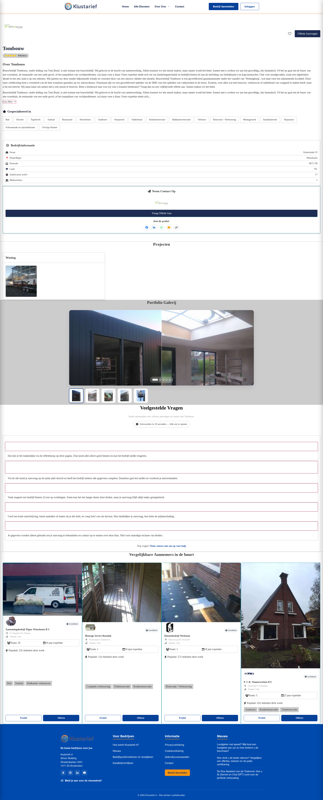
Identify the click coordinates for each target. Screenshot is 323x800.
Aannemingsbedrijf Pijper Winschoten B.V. (28, 629)
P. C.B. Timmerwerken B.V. (258, 682)
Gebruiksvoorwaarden (177, 757)
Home (125, 6)
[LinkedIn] (77, 772)
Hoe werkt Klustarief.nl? (126, 744)
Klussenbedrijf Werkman (177, 636)
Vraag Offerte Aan (161, 213)
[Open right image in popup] (208, 357)
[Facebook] (63, 772)
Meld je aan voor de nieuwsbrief (83, 780)
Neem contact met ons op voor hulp (168, 546)
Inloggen (250, 6)
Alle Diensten (142, 6)
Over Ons (160, 6)
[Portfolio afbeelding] (155, 380)
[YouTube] (84, 772)
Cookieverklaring (174, 750)
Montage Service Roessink (98, 636)
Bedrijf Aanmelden (223, 6)
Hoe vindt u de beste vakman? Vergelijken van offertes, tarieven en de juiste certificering (239, 761)
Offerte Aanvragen (307, 33)
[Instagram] (70, 772)
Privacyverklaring (174, 744)
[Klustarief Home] (80, 6)
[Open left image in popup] (115, 357)
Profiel (23, 718)
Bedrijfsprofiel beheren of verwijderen (133, 757)
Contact (179, 6)
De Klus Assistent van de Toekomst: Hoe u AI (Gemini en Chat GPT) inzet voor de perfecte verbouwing (239, 774)
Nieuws (117, 750)
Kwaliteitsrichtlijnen (123, 763)
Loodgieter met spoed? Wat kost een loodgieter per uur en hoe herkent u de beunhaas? (237, 747)
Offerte (61, 718)
